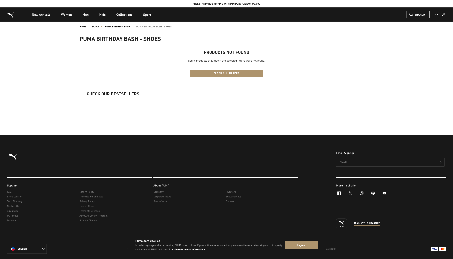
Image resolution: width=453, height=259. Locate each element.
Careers (230, 201)
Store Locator (14, 196)
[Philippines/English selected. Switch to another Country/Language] (27, 249)
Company (158, 191)
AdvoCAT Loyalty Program (93, 215)
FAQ (9, 191)
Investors (231, 191)
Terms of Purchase (89, 210)
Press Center (160, 201)
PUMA (95, 26)
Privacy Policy (86, 201)
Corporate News (162, 196)
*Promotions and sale (91, 196)
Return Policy (86, 191)
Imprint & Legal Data (325, 248)
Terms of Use (86, 206)
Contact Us (13, 206)
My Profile (12, 215)
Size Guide (12, 210)
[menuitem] (41, 14)
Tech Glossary (14, 201)
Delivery (11, 220)
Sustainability (233, 196)
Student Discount (88, 220)
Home (83, 26)
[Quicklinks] (444, 14)
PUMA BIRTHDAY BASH (117, 26)
